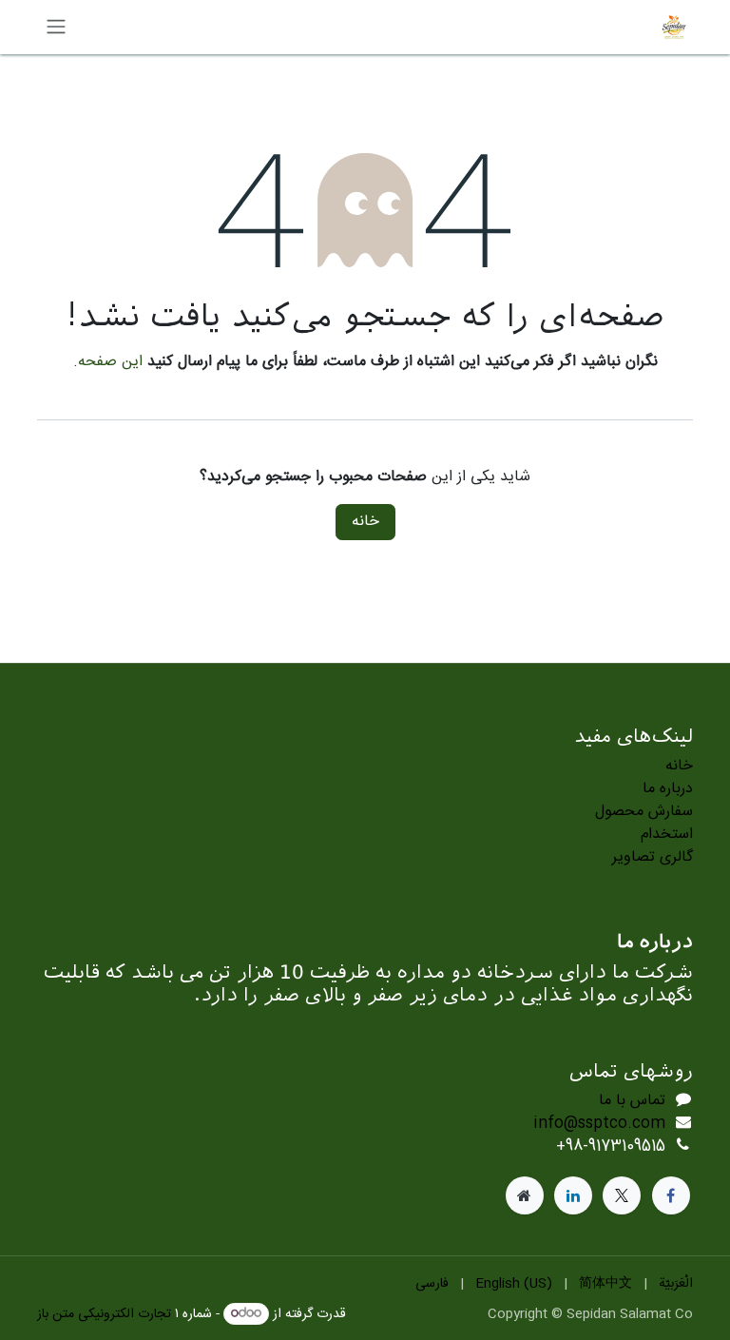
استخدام (667, 834)
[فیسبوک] (671, 1195)
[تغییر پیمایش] (56, 27)
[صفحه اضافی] (525, 1195)
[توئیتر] (622, 1195)
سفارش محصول (644, 812)
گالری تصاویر (652, 857)
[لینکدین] (573, 1195)
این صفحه (110, 362)
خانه (365, 521)
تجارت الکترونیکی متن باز (104, 1314)
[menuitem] (676, 1284)
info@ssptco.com (599, 1123)
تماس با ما (632, 1101)
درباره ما (668, 789)
